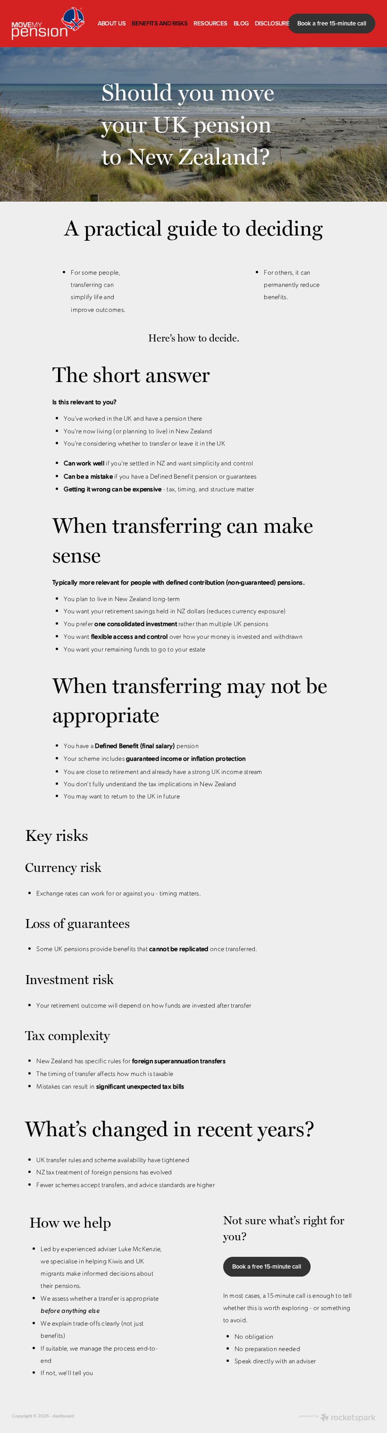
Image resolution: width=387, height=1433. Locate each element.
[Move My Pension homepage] (48, 23)
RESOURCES (210, 23)
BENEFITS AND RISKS (159, 23)
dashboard (63, 1415)
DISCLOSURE (272, 23)
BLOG (241, 23)
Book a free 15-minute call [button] (266, 1266)
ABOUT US (112, 23)
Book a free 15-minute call (331, 23)
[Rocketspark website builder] (337, 1418)
